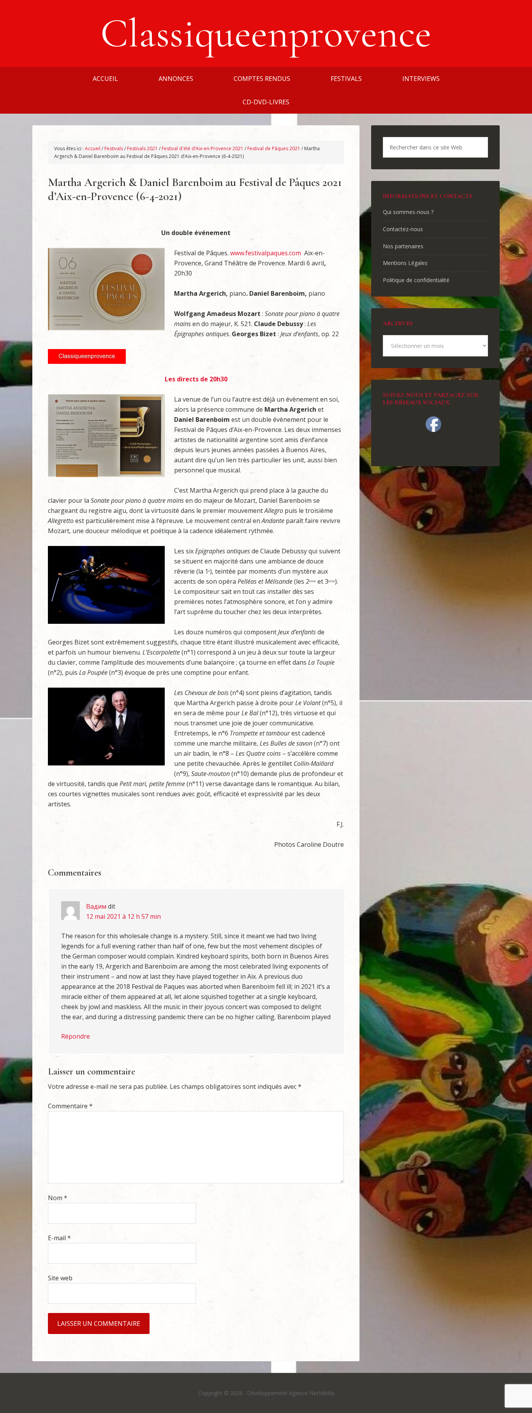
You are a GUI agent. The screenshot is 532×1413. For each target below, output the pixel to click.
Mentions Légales (405, 263)
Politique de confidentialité (416, 280)
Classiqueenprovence (266, 33)
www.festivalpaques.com (265, 253)
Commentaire (70, 1106)
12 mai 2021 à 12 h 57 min (123, 916)
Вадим (96, 906)
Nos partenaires (403, 246)
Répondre (75, 1036)
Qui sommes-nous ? (408, 212)
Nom (57, 1198)
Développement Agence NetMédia (290, 1393)
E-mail (59, 1238)
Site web (60, 1278)
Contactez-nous (403, 229)
